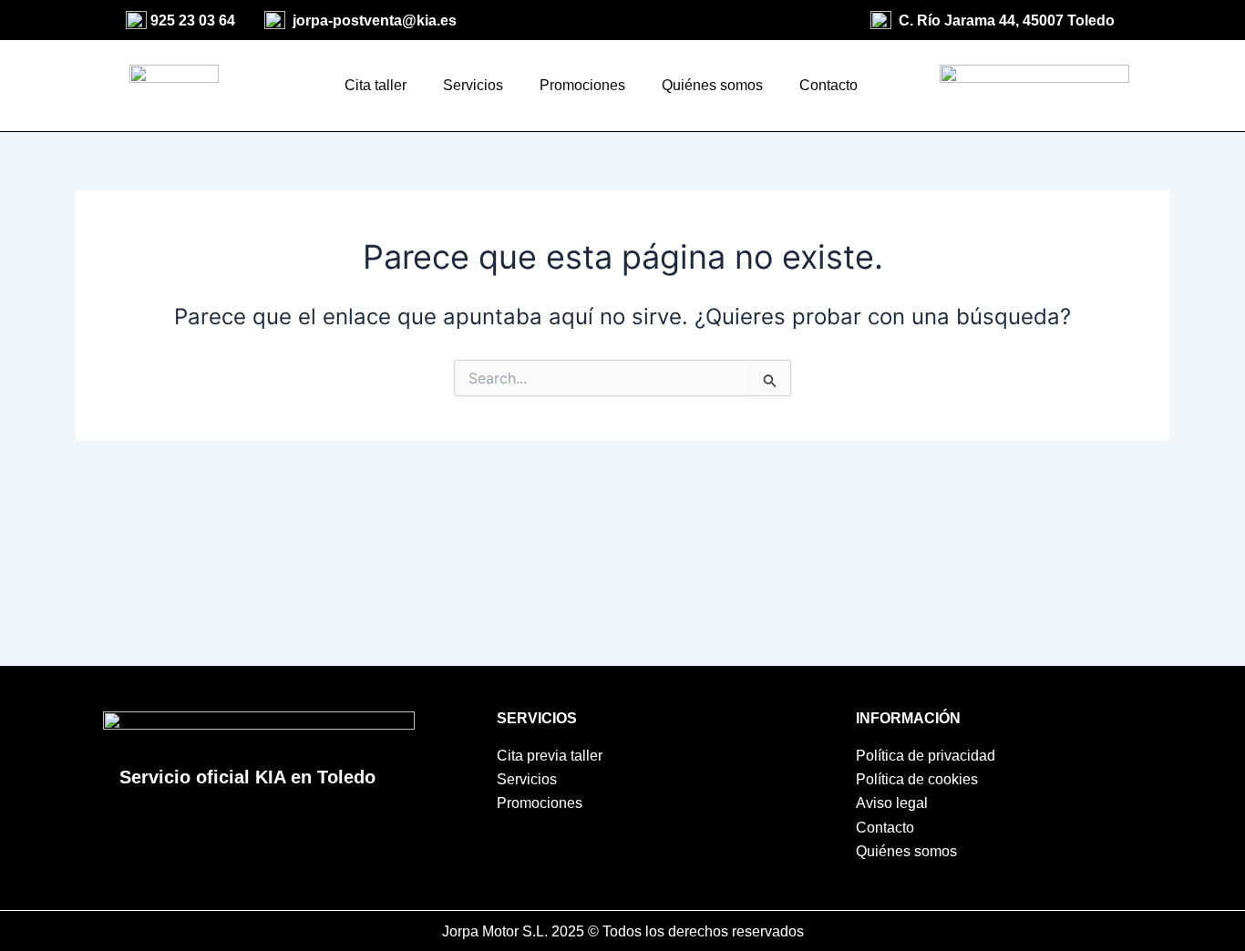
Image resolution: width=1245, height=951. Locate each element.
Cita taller (375, 85)
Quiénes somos (712, 85)
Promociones (582, 85)
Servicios (473, 85)
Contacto (828, 85)
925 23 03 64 (193, 20)
